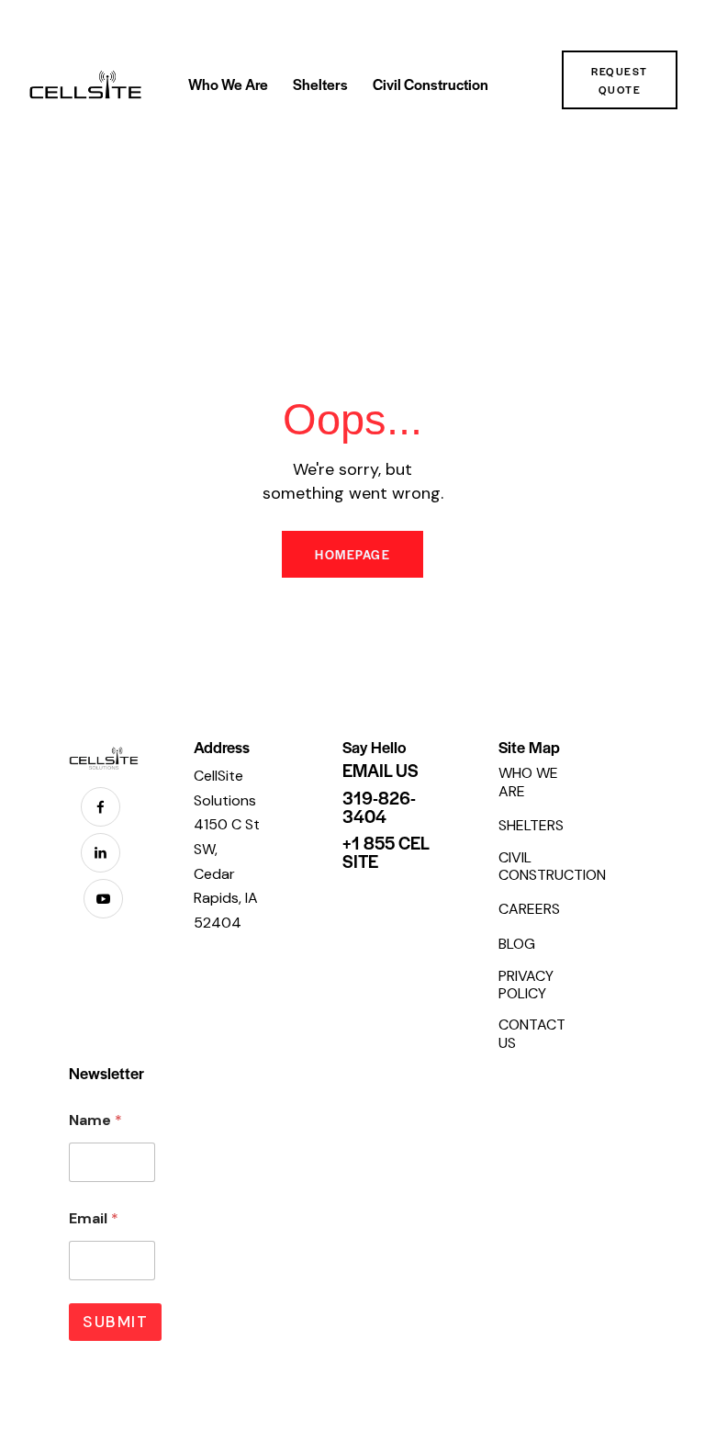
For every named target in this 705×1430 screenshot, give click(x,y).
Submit (115, 1322)
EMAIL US (380, 770)
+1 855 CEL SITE (385, 852)
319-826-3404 (379, 807)
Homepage (352, 554)
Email (93, 1218)
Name (95, 1120)
